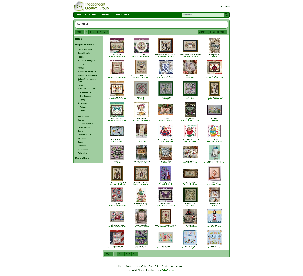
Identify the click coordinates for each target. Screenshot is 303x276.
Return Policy (141, 266)
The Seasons (85, 96)
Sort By (202, 32)
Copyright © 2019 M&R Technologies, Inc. (144, 270)
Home (78, 15)
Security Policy (167, 266)
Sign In (227, 6)
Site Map (179, 266)
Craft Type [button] (90, 15)
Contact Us (130, 266)
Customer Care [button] (120, 15)
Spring (82, 100)
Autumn (83, 107)
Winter (82, 111)
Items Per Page (217, 32)
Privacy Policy (154, 266)
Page (79, 32)
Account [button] (104, 15)
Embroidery (82, 153)
